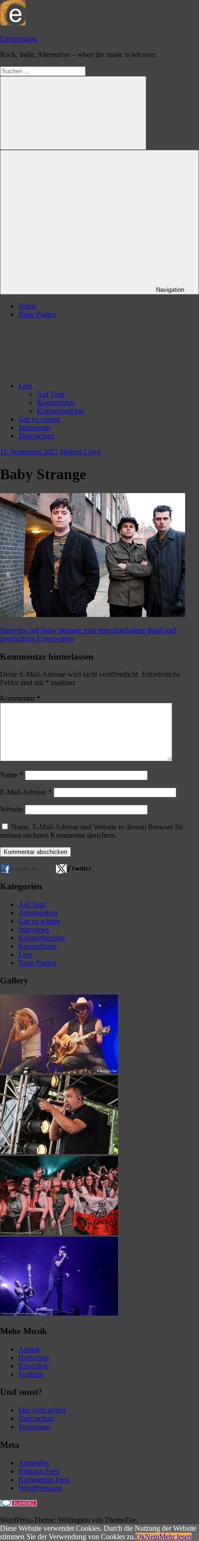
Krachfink (33, 1366)
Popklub (31, 1374)
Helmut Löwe (80, 452)
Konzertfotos (56, 402)
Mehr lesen (175, 1537)
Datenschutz (37, 436)
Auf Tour (50, 394)
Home (28, 306)
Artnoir (29, 1349)
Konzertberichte (60, 411)
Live (25, 386)
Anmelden (34, 1463)
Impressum (34, 427)
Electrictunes (18, 39)
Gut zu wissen (39, 419)
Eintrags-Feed (39, 1471)
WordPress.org (40, 1488)
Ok (140, 1537)
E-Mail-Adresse (26, 792)
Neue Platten (37, 314)
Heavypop (34, 1357)
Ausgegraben (38, 913)
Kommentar (20, 698)
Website (11, 809)
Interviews (34, 929)
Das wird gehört (42, 1410)
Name (11, 775)
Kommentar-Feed (44, 1479)
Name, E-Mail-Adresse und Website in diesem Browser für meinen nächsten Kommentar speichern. (91, 831)
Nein (152, 1537)
